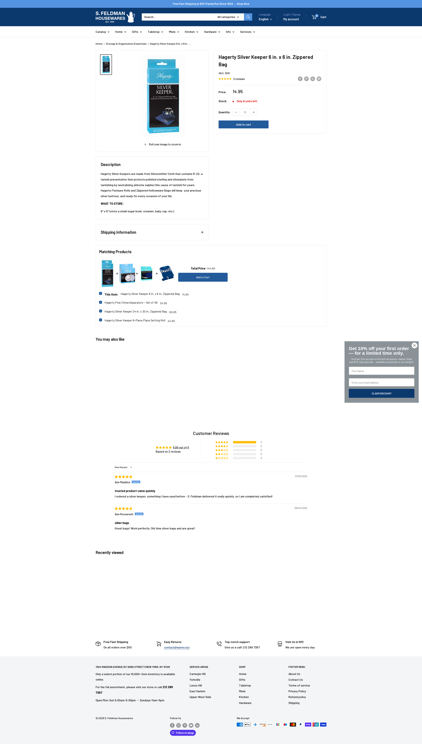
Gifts (135, 31)
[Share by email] (319, 78)
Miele (172, 31)
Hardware (210, 31)
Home (119, 31)
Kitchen (190, 31)
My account (291, 19)
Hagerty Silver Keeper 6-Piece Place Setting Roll (135, 320)
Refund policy (297, 697)
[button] (222, 442)
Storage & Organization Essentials (126, 43)
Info (228, 31)
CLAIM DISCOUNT (382, 393)
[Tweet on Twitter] (312, 78)
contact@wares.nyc (177, 647)
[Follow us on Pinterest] (184, 725)
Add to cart (243, 124)
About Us (294, 674)
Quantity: (225, 112)
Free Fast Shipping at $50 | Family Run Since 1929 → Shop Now (211, 3)
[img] (123, 476)
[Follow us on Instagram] (178, 725)
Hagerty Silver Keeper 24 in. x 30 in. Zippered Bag (136, 311)
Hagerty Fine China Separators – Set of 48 (131, 302)
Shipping (294, 703)
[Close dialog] (414, 345)
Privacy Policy (297, 691)
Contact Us (295, 679)
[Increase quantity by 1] (253, 112)
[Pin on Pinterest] (306, 78)
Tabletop (154, 31)
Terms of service (299, 685)
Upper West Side (200, 697)
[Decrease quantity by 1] (236, 112)
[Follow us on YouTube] (191, 725)
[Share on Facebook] (300, 78)
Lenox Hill (196, 685)
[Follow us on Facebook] (172, 725)
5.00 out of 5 (181, 447)
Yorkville (195, 679)
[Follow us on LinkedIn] (197, 725)
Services (245, 31)
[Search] (248, 17)
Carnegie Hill (198, 674)
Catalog (101, 31)
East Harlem (197, 691)
